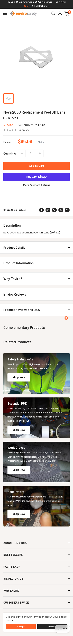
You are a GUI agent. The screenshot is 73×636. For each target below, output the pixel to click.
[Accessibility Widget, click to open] (66, 318)
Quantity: (9, 153)
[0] (67, 13)
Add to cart (36, 166)
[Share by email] (67, 210)
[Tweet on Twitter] (60, 210)
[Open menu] (5, 13)
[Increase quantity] (39, 153)
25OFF (27, 6)
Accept (21, 626)
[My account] (60, 13)
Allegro (8, 125)
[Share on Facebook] (41, 210)
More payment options (36, 185)
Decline (52, 626)
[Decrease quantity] (21, 153)
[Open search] (53, 13)
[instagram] (47, 210)
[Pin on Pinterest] (54, 210)
